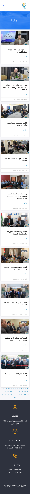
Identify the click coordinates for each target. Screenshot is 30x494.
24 (25, 394)
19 (11, 391)
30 (8, 394)
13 (28, 391)
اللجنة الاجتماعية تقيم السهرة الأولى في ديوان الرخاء (17, 124)
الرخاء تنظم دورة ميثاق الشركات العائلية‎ (16, 159)
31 (5, 394)
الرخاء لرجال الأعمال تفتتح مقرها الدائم (16, 374)
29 (11, 394)
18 (13, 391)
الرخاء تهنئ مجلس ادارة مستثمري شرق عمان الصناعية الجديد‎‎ (15, 339)
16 (19, 391)
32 (2, 394)
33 (15, 397)
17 (16, 391)
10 (9, 388)
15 (22, 391)
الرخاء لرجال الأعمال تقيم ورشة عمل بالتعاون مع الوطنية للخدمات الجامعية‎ (15, 87)
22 (2, 391)
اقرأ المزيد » (24, 57)
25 (22, 394)
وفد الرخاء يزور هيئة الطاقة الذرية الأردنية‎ (15, 303)
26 (19, 394)
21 (5, 391)
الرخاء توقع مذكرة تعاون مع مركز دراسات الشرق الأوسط (15, 268)
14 (25, 391)
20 (8, 391)
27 (16, 394)
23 (28, 394)
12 (3, 388)
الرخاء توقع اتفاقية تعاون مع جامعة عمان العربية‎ (17, 232)
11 (6, 388)
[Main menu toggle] (4, 5)
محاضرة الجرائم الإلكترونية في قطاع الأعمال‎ (17, 50)
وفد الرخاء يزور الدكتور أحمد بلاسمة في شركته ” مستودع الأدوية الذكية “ (17, 196)
